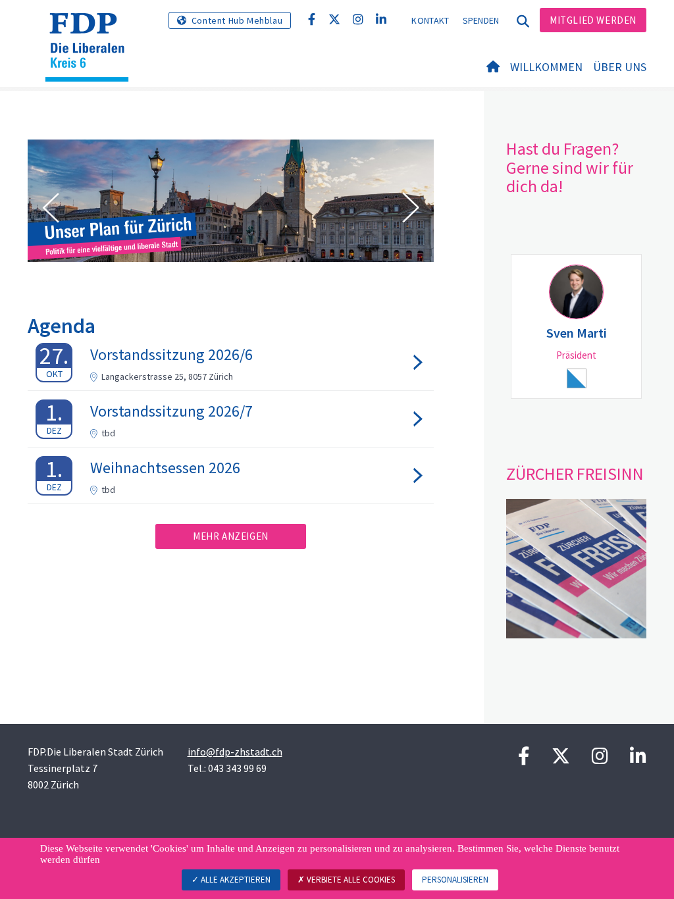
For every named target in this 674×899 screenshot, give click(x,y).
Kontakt (430, 20)
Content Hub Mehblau (237, 20)
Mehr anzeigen (231, 536)
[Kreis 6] (92, 29)
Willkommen (546, 66)
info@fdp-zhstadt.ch (235, 751)
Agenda (61, 326)
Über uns (619, 66)
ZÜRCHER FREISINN (575, 473)
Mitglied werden (593, 20)
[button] (51, 208)
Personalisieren (455, 879)
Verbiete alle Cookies (350, 879)
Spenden (481, 20)
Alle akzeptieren (235, 879)
